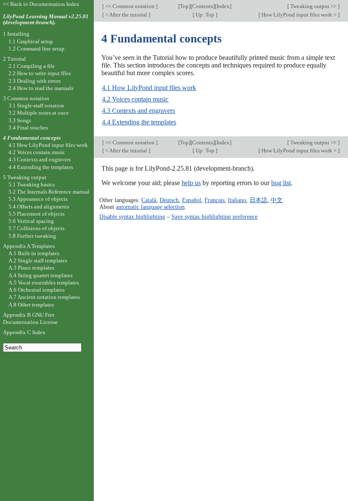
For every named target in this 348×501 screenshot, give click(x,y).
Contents (202, 6)
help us (191, 182)
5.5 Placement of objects (36, 214)
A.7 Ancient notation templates (44, 297)
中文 (277, 200)
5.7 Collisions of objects (36, 228)
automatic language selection (150, 206)
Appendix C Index (24, 332)
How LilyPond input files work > (299, 14)
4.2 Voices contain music (135, 99)
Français (215, 200)
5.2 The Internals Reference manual (49, 192)
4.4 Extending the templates (139, 122)
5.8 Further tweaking (32, 236)
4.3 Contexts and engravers (138, 110)
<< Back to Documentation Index (41, 4)
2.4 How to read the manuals (40, 88)
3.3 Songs (19, 120)
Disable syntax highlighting (132, 216)
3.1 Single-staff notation (36, 105)
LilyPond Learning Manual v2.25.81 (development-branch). (46, 19)
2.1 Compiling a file (31, 66)
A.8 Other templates (31, 304)
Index (223, 6)
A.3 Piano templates (31, 268)
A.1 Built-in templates (33, 253)
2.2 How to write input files (39, 73)
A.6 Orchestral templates (36, 290)
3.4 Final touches (28, 127)
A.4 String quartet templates (40, 275)
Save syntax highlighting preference (214, 216)
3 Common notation (26, 98)
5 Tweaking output (24, 177)
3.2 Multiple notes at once (38, 113)
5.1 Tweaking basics (31, 184)
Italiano (237, 200)
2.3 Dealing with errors (34, 81)
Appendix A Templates (29, 246)
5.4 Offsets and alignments (38, 206)
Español (191, 200)
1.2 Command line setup (36, 48)
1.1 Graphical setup (30, 41)
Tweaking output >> (313, 6)
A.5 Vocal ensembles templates (43, 282)
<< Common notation (130, 6)
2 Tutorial (14, 59)
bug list (281, 182)
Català (148, 200)
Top (184, 6)
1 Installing (16, 34)
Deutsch (169, 200)
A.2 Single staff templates (37, 260)
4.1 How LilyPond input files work (149, 87)
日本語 (258, 200)
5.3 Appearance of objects (37, 199)
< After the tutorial (126, 14)
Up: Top (205, 14)
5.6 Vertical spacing (31, 221)
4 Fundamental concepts (32, 138)
